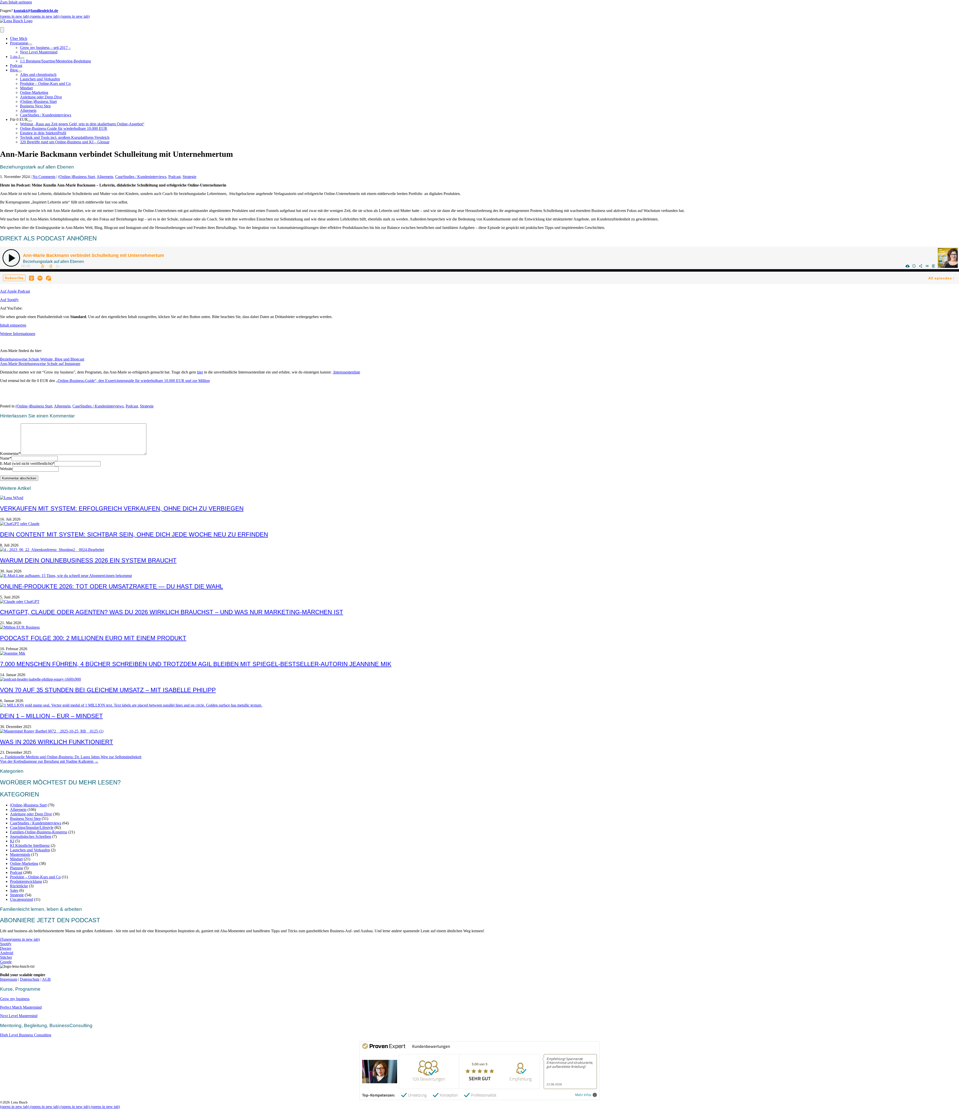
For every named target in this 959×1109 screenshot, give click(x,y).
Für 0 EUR (19, 119)
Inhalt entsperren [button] (13, 325)
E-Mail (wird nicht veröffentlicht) (27, 463)
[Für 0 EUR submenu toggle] (30, 121)
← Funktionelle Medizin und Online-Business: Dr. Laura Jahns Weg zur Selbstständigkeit (70, 757)
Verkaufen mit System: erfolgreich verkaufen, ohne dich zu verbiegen (121, 508)
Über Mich (18, 38)
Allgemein (28, 110)
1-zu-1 (15, 56)
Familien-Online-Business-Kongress (38, 832)
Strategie (189, 177)
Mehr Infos (583, 1095)
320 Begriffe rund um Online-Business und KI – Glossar (64, 142)
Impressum (8, 979)
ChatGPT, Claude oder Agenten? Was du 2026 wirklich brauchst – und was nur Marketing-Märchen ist (171, 612)
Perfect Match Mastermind (21, 1007)
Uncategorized (21, 899)
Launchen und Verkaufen (40, 79)
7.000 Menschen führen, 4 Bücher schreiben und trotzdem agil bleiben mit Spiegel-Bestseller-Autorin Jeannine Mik (195, 664)
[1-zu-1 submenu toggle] (22, 58)
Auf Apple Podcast (15, 291)
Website (6, 469)
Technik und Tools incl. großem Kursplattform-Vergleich (64, 137)
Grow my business (14, 999)
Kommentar (10, 453)
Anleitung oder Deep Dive (41, 97)
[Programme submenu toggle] (30, 44)
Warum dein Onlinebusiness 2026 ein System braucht (88, 560)
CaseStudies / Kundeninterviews (45, 115)
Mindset (26, 88)
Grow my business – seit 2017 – (45, 47)
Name (5, 458)
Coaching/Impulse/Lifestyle (31, 827)
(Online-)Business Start (38, 101)
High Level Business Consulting (25, 1035)
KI (12, 841)
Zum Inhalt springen (16, 2)
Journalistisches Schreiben (30, 836)
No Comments (43, 177)
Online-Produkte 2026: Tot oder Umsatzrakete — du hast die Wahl (111, 586)
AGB (46, 979)
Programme (19, 43)
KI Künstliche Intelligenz (30, 845)
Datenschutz (29, 979)
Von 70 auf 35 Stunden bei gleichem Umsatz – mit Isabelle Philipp (108, 690)
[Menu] (2, 29)
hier (200, 372)
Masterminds (20, 854)
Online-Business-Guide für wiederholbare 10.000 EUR (63, 128)
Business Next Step (35, 106)
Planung (16, 868)
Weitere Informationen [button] (17, 334)
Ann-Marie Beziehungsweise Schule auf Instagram (40, 364)
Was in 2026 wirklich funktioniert (56, 742)
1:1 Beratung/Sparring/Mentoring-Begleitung (55, 61)
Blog (14, 70)
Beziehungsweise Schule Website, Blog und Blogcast (42, 359)
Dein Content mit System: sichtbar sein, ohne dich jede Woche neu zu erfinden (134, 534)
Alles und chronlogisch (38, 74)
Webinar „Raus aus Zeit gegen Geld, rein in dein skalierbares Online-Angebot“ (82, 124)
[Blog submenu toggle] (20, 71)
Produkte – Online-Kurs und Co (45, 83)
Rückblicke (19, 886)
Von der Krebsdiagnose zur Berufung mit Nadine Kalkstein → (49, 761)
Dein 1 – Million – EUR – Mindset (51, 716)
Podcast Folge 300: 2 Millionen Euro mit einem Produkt (93, 638)
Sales (14, 890)
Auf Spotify (9, 300)
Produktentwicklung (26, 881)
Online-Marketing (34, 92)
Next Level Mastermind (38, 52)
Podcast (16, 65)
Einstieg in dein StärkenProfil (43, 133)
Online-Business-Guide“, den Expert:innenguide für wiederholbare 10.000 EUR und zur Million (134, 380)
